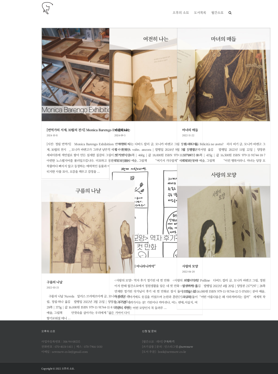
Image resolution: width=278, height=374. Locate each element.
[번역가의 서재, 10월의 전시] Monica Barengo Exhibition (87, 130)
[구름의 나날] (88, 226)
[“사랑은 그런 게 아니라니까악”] (155, 210)
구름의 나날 (54, 282)
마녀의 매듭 (190, 130)
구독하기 (168, 341)
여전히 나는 (122, 130)
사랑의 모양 (190, 266)
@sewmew (186, 346)
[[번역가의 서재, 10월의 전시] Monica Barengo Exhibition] (88, 74)
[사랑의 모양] (223, 210)
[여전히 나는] (155, 74)
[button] (230, 8)
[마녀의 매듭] (223, 74)
